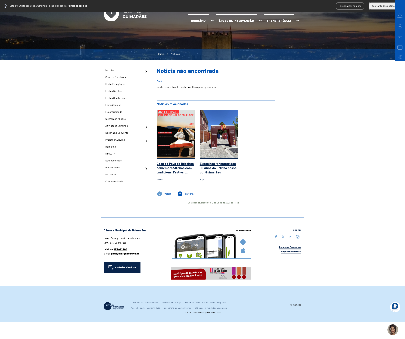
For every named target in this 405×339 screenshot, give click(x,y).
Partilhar (189, 194)
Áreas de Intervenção (236, 21)
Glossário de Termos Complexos (211, 303)
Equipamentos (113, 160)
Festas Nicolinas (114, 91)
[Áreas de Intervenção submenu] (260, 21)
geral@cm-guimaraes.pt (125, 253)
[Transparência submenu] (297, 21)
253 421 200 (120, 249)
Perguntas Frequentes (290, 247)
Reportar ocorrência (291, 252)
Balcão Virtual (113, 167)
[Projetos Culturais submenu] (146, 140)
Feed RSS (189, 303)
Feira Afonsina (113, 105)
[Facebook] (276, 236)
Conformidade (153, 308)
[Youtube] (290, 236)
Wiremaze (295, 305)
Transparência (279, 21)
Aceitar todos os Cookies (385, 6)
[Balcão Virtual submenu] (146, 168)
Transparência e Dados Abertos (176, 308)
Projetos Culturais (115, 140)
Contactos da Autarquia (172, 303)
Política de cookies (77, 6)
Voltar (168, 194)
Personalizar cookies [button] (350, 6)
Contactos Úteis (114, 181)
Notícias (175, 54)
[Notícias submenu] (146, 71)
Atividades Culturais (116, 126)
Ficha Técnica (151, 303)
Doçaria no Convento (116, 133)
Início (161, 54)
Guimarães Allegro (115, 119)
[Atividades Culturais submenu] (146, 127)
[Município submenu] (212, 21)
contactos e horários (125, 267)
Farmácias (111, 174)
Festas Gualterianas (116, 98)
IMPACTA (110, 153)
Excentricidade (113, 112)
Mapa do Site (137, 303)
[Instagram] (297, 236)
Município (198, 21)
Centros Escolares (115, 77)
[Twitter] (283, 236)
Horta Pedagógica (115, 84)
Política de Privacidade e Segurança (210, 308)
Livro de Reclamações (114, 306)
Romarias (110, 146)
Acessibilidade (138, 308)
